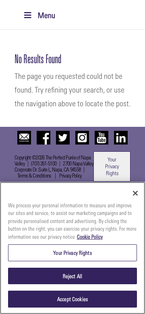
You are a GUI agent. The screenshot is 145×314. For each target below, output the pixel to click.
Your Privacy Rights (112, 166)
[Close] (135, 193)
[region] (72, 248)
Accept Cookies (72, 298)
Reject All (72, 276)
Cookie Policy (90, 236)
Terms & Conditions (34, 175)
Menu (46, 15)
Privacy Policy (70, 175)
